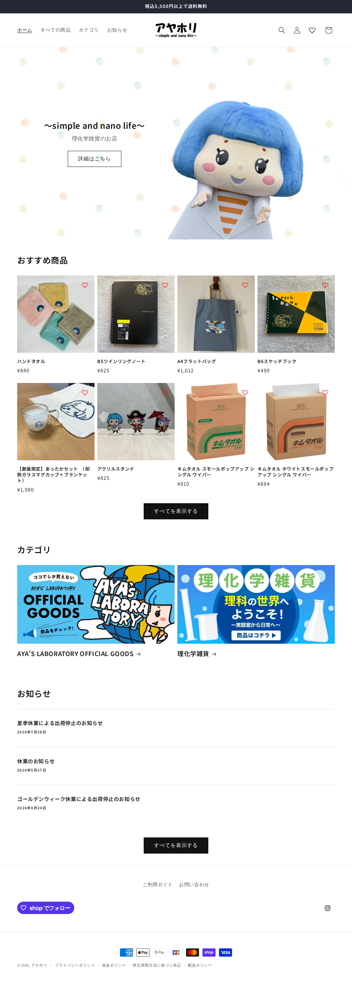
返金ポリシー (114, 965)
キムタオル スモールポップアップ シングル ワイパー (216, 472)
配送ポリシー (200, 965)
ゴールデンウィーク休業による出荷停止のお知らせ (79, 799)
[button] (281, 30)
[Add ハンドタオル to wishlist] (85, 285)
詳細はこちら (94, 158)
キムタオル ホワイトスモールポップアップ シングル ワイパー (295, 472)
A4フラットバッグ (196, 361)
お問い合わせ (194, 884)
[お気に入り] (312, 30)
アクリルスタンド (115, 469)
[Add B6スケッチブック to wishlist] (325, 285)
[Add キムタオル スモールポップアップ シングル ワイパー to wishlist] (245, 392)
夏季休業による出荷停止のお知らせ (60, 723)
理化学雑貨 (193, 653)
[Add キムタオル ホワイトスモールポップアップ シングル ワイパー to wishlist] (325, 392)
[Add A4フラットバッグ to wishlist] (245, 285)
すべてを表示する (176, 511)
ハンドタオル (31, 361)
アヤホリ (39, 965)
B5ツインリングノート (121, 361)
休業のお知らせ (36, 761)
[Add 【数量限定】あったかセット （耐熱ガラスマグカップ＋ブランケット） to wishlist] (85, 392)
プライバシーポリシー (75, 965)
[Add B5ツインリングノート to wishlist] (165, 285)
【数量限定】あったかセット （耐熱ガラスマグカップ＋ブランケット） (53, 475)
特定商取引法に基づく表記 (157, 965)
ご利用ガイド (158, 884)
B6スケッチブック (276, 361)
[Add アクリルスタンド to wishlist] (165, 392)
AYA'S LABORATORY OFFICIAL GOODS (75, 653)
